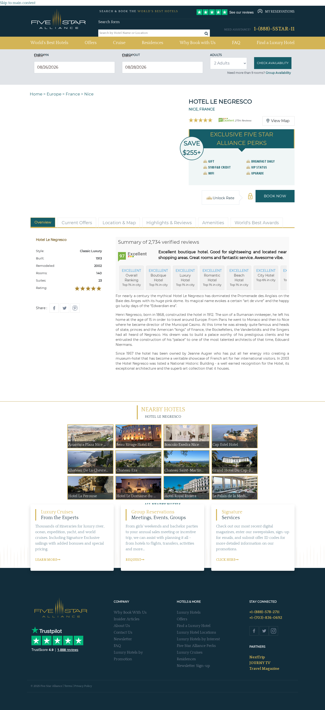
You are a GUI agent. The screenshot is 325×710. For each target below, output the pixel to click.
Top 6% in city (266, 275)
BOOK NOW (275, 196)
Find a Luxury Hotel (276, 42)
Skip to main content (17, 3)
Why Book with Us (198, 42)
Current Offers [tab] (77, 222)
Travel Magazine (264, 668)
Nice (89, 94)
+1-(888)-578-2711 (264, 612)
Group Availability (278, 72)
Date (40, 55)
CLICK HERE (225, 560)
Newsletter (123, 639)
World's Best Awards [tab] (257, 222)
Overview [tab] (42, 222)
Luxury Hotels (189, 612)
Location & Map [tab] (119, 222)
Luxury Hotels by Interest (198, 639)
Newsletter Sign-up (193, 666)
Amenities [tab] (213, 222)
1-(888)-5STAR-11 (274, 29)
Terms (68, 686)
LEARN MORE (46, 560)
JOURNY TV (259, 663)
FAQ (236, 42)
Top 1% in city (131, 277)
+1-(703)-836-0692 (265, 618)
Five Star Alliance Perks (196, 646)
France (73, 94)
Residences (152, 42)
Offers (91, 42)
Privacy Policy (83, 686)
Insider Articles (126, 619)
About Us (122, 626)
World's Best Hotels (49, 42)
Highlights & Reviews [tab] (169, 222)
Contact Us (123, 632)
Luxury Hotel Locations (196, 632)
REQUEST (133, 560)
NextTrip (257, 657)
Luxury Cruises (189, 652)
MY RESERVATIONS (280, 12)
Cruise (119, 42)
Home (36, 94)
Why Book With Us (130, 612)
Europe (54, 94)
